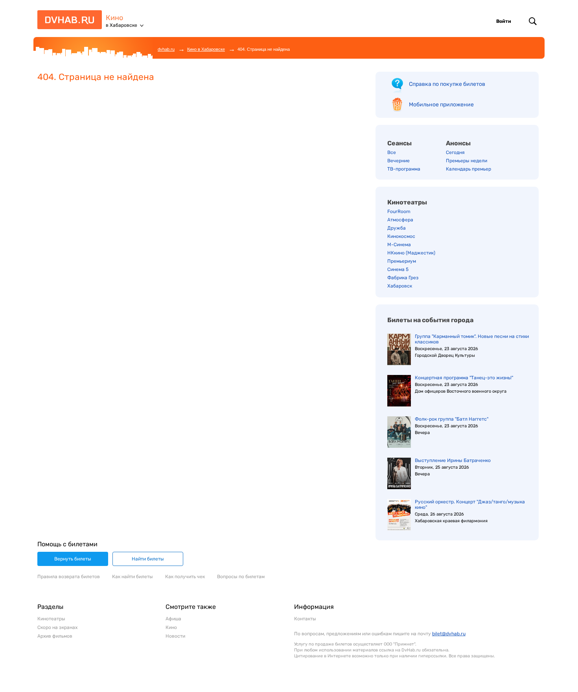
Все (391, 152)
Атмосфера (400, 220)
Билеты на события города (430, 320)
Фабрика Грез (402, 277)
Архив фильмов (54, 636)
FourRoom (398, 211)
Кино (114, 18)
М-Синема (399, 244)
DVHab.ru (66, 23)
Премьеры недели (466, 160)
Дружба (396, 228)
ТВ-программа (403, 169)
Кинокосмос (401, 236)
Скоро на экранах (57, 627)
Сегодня (455, 152)
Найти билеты (148, 559)
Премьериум (401, 261)
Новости (175, 636)
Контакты (305, 619)
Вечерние (398, 160)
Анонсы (458, 143)
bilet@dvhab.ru (449, 633)
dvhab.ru (166, 49)
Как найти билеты (132, 576)
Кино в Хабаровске (206, 49)
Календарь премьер (468, 169)
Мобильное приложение (441, 104)
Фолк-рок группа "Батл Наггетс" (451, 419)
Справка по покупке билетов (447, 84)
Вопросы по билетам (241, 576)
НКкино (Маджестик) (411, 253)
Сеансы (399, 143)
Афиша (173, 619)
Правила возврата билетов (68, 576)
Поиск (533, 21)
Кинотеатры (407, 202)
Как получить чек (185, 576)
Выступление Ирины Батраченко (453, 460)
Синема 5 (398, 269)
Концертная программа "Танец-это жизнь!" (464, 377)
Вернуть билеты (72, 559)
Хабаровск (399, 286)
